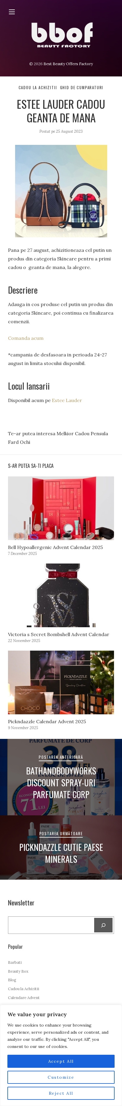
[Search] (103, 925)
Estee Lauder (67, 400)
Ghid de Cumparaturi (82, 87)
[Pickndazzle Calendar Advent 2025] (61, 682)
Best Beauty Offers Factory (68, 63)
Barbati (15, 962)
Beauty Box (18, 971)
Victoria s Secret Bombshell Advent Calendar (58, 634)
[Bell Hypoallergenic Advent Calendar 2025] (61, 508)
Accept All (61, 1061)
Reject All (61, 1093)
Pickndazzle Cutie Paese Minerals (61, 853)
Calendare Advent (24, 997)
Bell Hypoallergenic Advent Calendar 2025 (55, 547)
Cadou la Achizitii (38, 87)
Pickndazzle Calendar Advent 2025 (47, 721)
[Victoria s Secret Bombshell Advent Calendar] (61, 595)
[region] (61, 1055)
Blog (12, 979)
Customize (61, 1077)
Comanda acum (26, 338)
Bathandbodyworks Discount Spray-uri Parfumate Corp (61, 782)
